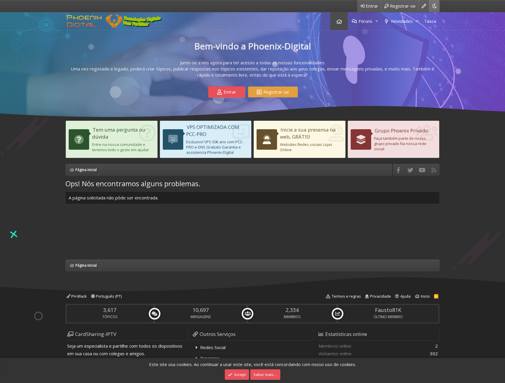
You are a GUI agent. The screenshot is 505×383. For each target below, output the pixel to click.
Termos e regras (346, 296)
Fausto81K (388, 309)
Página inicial (339, 21)
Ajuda (405, 296)
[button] (376, 21)
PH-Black (78, 296)
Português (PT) (108, 296)
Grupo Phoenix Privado (401, 130)
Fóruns (365, 21)
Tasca (430, 21)
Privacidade (380, 296)
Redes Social (213, 347)
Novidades (402, 21)
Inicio (425, 296)
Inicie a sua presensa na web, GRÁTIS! (308, 133)
